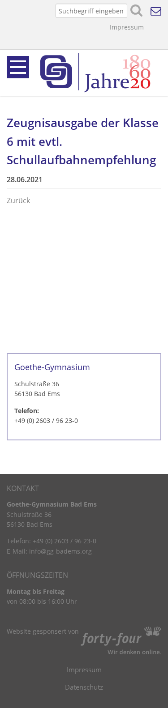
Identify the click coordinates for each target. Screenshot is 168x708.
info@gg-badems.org (60, 551)
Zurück (18, 200)
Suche (136, 11)
